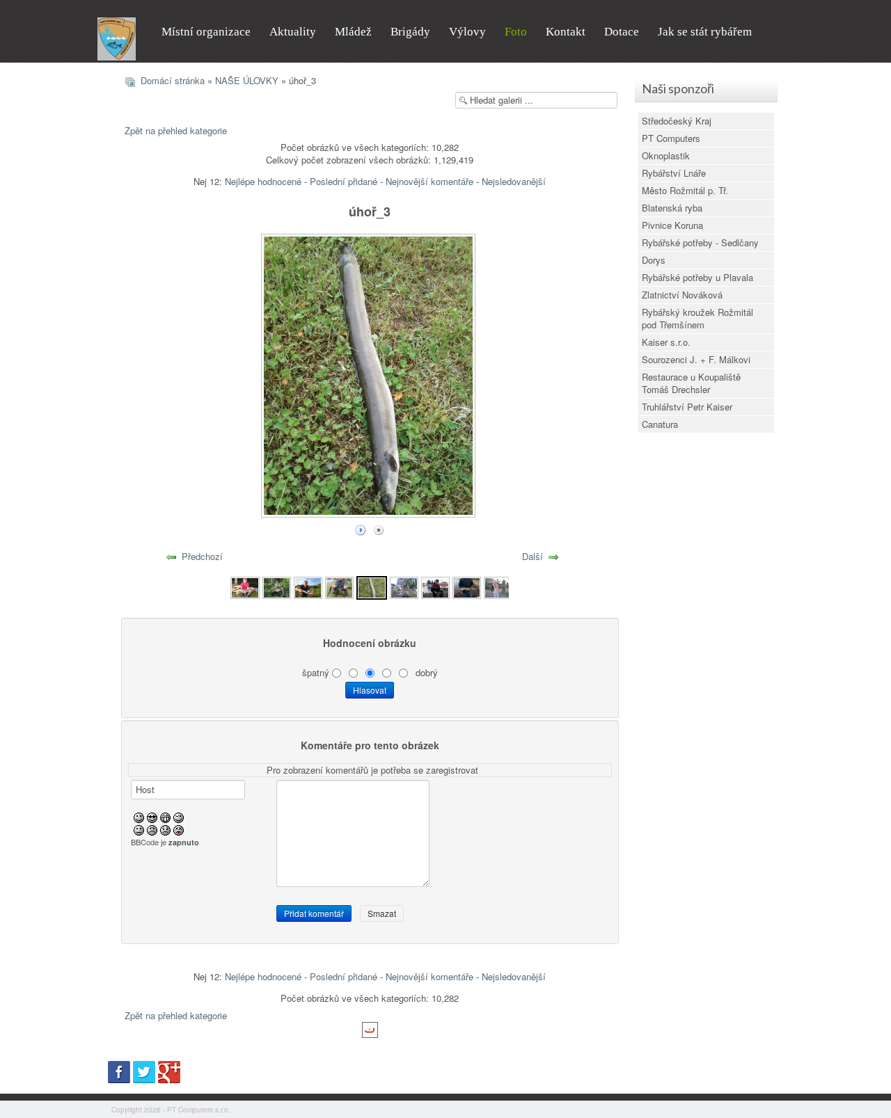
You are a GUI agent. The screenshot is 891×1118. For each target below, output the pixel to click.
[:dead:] (178, 829)
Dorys (653, 259)
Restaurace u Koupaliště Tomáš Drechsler (691, 383)
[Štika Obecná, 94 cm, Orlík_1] (404, 586)
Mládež (353, 31)
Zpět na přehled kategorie (176, 130)
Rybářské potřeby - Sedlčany (700, 242)
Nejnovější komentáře (429, 181)
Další (532, 556)
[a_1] (498, 586)
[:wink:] (178, 816)
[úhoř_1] (308, 586)
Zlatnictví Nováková (682, 294)
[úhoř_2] (339, 586)
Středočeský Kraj (676, 120)
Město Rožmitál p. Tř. (685, 190)
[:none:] (139, 829)
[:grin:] (165, 816)
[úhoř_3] (371, 586)
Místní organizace (206, 31)
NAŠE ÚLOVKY (246, 80)
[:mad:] (152, 829)
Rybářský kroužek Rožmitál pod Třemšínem (697, 318)
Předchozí (202, 556)
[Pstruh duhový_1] (435, 586)
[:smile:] (139, 816)
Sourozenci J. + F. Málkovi (696, 359)
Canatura (660, 424)
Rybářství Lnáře (674, 172)
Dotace (621, 31)
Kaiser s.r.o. (666, 342)
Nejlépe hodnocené (263, 181)
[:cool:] (152, 816)
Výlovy (467, 31)
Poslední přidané (343, 181)
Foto (516, 31)
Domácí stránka (173, 80)
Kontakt (565, 31)
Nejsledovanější (514, 181)
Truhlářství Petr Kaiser (687, 406)
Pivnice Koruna (672, 225)
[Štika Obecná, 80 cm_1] (244, 586)
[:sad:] (165, 829)
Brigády (410, 31)
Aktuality (292, 31)
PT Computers (671, 138)
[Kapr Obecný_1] (276, 586)
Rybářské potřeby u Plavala (697, 277)
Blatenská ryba (672, 207)
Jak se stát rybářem (705, 31)
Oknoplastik (666, 155)
